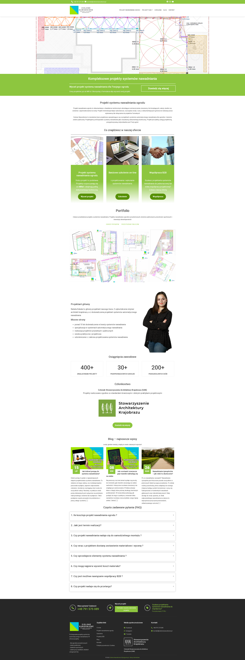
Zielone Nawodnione (115, 657)
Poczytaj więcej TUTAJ (159, 611)
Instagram (129, 631)
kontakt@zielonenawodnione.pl (96, 2)
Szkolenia (158, 10)
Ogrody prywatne (112, 224)
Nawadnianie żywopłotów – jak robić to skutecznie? (159, 472)
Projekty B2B (146, 10)
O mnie (99, 627)
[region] (122, 45)
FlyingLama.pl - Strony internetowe (131, 657)
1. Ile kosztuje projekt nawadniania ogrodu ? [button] (94, 515)
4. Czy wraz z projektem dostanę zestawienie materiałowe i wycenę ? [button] (107, 545)
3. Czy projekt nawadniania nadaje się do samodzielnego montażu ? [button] (106, 535)
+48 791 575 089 (79, 2)
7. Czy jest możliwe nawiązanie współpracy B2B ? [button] (97, 576)
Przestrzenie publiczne (130, 224)
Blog (165, 10)
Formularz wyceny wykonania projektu (126, 609)
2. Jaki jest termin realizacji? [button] (86, 525)
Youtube (128, 634)
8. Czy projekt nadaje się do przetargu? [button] (91, 586)
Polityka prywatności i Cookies (106, 645)
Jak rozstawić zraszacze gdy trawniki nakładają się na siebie (122, 473)
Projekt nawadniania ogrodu (129, 10)
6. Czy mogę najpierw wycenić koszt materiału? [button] (95, 566)
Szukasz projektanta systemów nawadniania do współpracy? (162, 607)
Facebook (129, 628)
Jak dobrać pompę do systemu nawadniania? (87, 472)
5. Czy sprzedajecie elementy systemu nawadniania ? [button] (99, 555)
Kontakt (172, 10)
